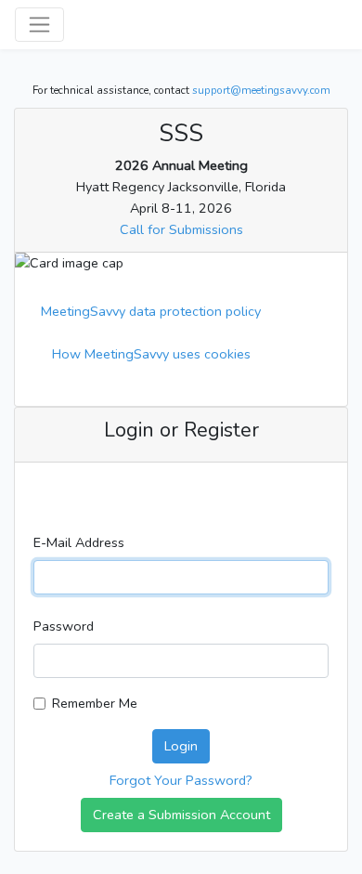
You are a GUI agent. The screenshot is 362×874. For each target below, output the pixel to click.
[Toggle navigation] (39, 24)
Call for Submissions (181, 229)
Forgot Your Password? (181, 780)
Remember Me (94, 703)
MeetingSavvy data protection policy (151, 311)
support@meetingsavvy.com (261, 90)
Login (181, 746)
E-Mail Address (78, 542)
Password (63, 626)
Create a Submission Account (181, 814)
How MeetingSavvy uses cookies (151, 354)
